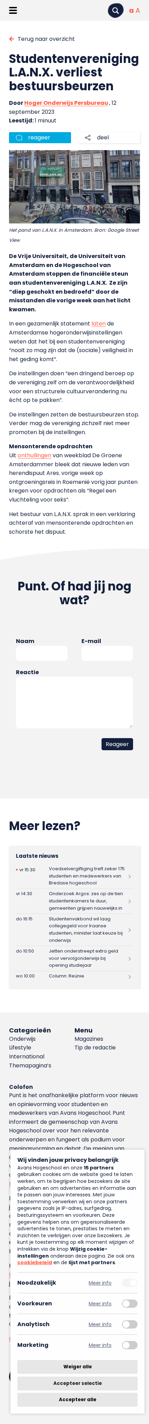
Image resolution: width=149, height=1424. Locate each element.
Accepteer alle (77, 1399)
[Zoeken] (115, 10)
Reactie (27, 672)
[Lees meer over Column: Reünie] (74, 976)
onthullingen (34, 455)
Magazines (88, 1039)
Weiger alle (77, 1366)
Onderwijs (22, 1039)
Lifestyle (20, 1047)
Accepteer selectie (77, 1383)
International (26, 1056)
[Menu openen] (13, 10)
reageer (39, 137)
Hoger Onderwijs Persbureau (66, 103)
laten (98, 324)
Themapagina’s (30, 1065)
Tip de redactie (95, 1047)
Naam (25, 641)
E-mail (91, 641)
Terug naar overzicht (46, 39)
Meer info (100, 1282)
